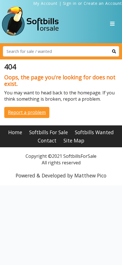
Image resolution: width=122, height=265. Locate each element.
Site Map (74, 140)
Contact (47, 140)
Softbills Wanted (94, 132)
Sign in (70, 3)
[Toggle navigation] (112, 23)
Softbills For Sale (48, 132)
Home (15, 132)
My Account (45, 3)
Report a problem (27, 112)
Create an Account (103, 3)
